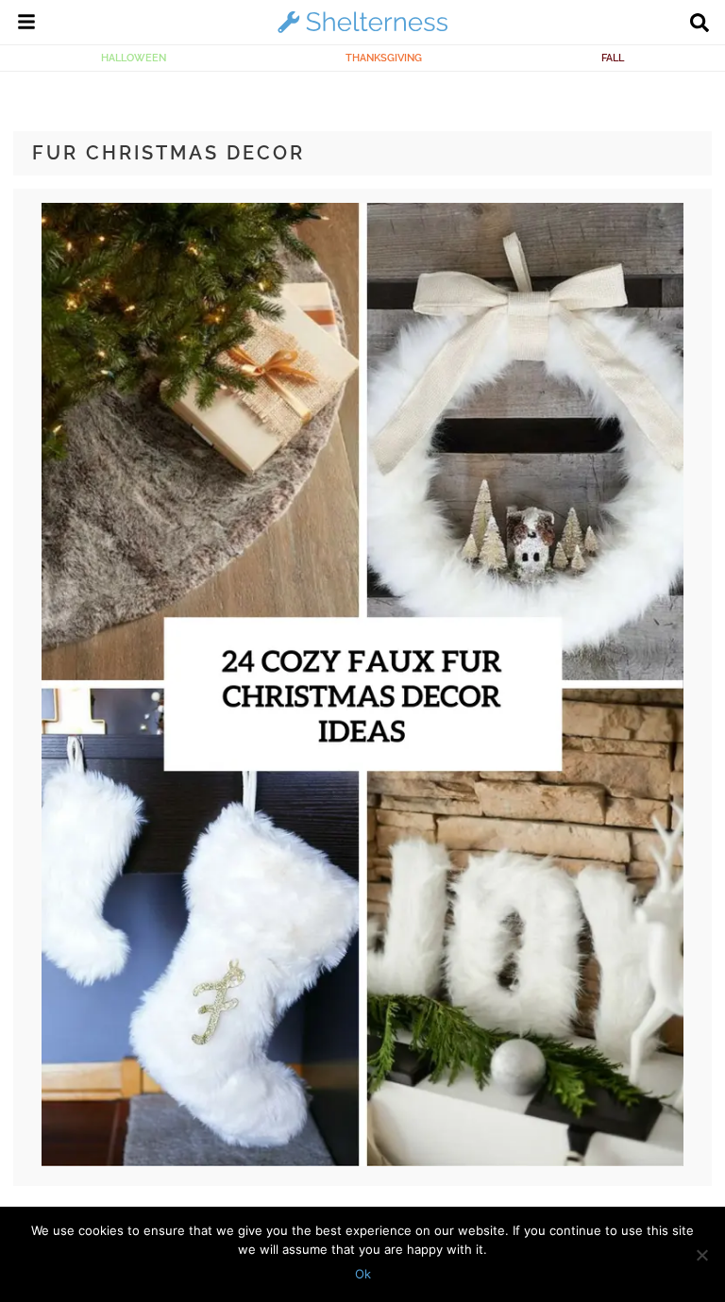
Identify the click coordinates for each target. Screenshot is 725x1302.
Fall (612, 57)
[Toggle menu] (26, 24)
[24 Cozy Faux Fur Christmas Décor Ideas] (363, 1161)
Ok (363, 1273)
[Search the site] (699, 24)
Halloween (133, 57)
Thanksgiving (384, 57)
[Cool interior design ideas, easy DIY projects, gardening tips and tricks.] (362, 32)
